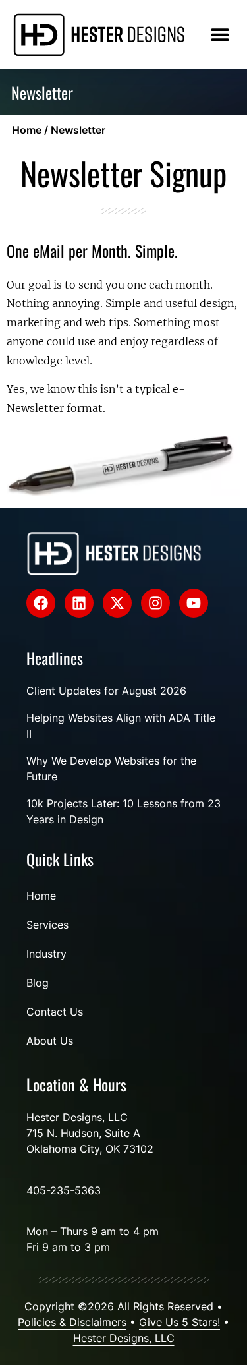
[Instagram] (155, 603)
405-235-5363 (63, 1190)
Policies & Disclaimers (72, 1322)
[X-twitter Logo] (117, 603)
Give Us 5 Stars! (179, 1322)
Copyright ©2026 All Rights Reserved (118, 1306)
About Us (49, 1040)
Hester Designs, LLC (124, 1338)
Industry (46, 953)
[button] (219, 34)
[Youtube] (193, 603)
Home (26, 129)
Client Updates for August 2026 (106, 690)
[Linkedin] (79, 603)
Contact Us (54, 1011)
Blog (37, 982)
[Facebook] (40, 603)
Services (47, 924)
